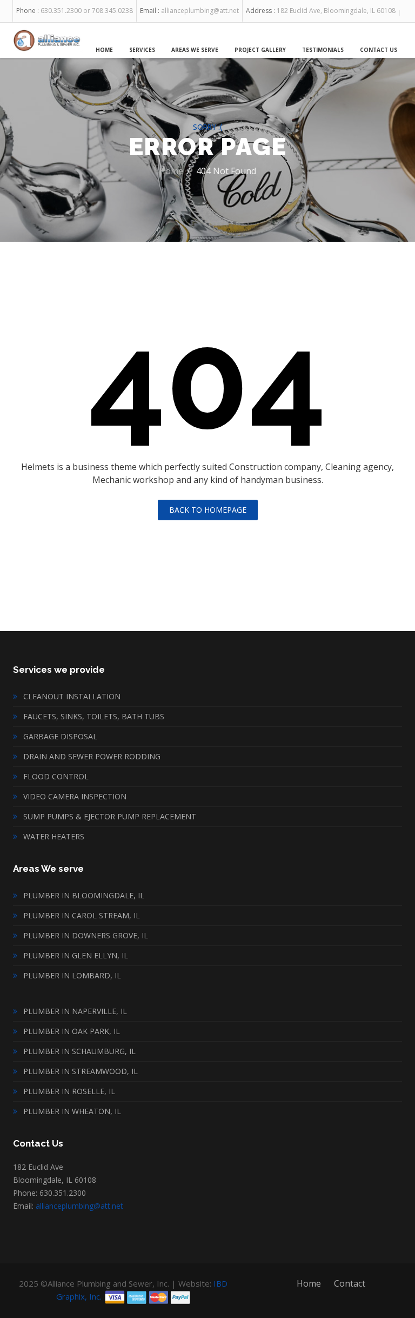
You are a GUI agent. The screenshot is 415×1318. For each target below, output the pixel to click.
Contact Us (378, 50)
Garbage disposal (60, 736)
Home (104, 50)
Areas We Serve (194, 50)
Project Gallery (260, 50)
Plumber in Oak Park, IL (71, 1031)
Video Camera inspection (74, 796)
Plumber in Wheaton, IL (72, 1111)
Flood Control (56, 776)
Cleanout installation (72, 696)
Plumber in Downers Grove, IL (85, 935)
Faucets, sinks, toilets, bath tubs (93, 716)
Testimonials (323, 50)
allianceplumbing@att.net (79, 1206)
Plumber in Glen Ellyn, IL (75, 955)
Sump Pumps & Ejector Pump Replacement (109, 816)
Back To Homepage (207, 510)
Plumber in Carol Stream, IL (81, 915)
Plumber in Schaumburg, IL (79, 1051)
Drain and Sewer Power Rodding (91, 756)
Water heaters (53, 836)
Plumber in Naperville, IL (75, 1011)
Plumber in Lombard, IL (72, 975)
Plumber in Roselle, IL (69, 1091)
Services (142, 50)
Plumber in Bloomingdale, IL (83, 895)
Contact (349, 1283)
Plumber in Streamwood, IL (80, 1071)
